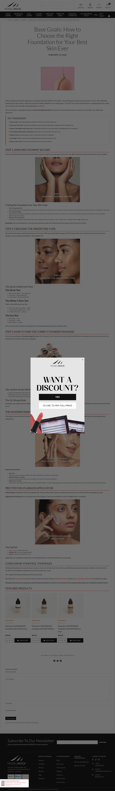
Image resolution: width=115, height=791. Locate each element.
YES (57, 397)
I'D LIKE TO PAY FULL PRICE (57, 405)
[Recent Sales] (3, 783)
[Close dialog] (82, 359)
